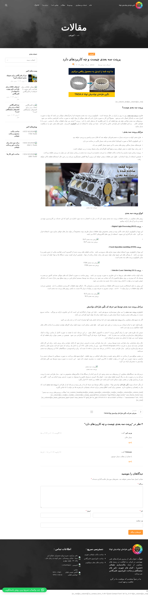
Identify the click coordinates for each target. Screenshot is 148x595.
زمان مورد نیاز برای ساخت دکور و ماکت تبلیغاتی (12, 145)
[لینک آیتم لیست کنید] (94, 554)
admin (92, 65)
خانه (78, 35)
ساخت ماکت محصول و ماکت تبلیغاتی (14, 133)
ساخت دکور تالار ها (13, 154)
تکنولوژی (74, 124)
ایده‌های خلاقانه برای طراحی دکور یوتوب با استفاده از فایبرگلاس (12, 90)
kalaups (128, 452)
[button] (24, 590)
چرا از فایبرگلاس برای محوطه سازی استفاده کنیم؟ (17, 76)
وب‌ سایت (139, 521)
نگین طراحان (124, 385)
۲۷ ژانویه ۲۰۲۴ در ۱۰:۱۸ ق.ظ (50, 452)
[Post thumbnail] (32, 78)
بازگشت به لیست (91, 411)
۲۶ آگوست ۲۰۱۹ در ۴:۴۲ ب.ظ (51, 433)
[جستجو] (6, 5)
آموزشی (71, 35)
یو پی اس (128, 433)
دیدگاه (140, 484)
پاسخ (130, 442)
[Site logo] (131, 5)
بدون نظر (14, 81)
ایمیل (88, 511)
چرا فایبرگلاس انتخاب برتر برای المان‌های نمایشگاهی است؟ (12, 108)
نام (141, 511)
